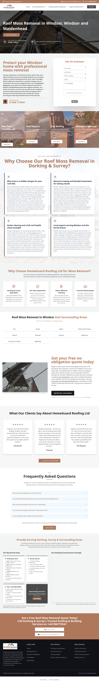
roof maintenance (64, 377)
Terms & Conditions (54, 679)
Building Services (79, 657)
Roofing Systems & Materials (57, 7)
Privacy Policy (43, 679)
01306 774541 (92, 1)
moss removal (32, 233)
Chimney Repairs (56, 654)
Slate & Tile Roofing (80, 648)
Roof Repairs (30, 657)
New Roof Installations (33, 654)
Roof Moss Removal (80, 651)
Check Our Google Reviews (50, 461)
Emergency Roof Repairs (58, 648)
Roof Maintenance (56, 651)
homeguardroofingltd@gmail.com (72, 1)
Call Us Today (37, 598)
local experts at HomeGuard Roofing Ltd (64, 381)
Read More (7, 144)
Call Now (91, 7)
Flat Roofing (30, 660)
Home (28, 7)
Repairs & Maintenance (76, 7)
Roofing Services (32, 651)
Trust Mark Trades (92, 673)
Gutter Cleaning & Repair (82, 654)
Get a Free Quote (11, 35)
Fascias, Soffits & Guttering (59, 657)
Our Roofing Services (38, 7)
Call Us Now (49, 528)
